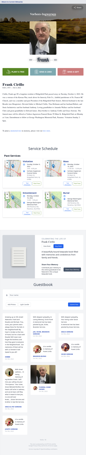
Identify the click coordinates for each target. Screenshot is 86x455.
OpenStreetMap (45, 449)
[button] (12, 166)
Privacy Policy (37, 446)
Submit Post (74, 304)
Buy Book (58, 246)
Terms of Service (49, 446)
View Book (46, 246)
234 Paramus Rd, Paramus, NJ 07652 (33, 208)
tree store (46, 130)
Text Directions (27, 183)
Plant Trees (37, 183)
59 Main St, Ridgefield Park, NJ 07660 (33, 177)
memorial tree (16, 130)
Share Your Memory (72, 269)
